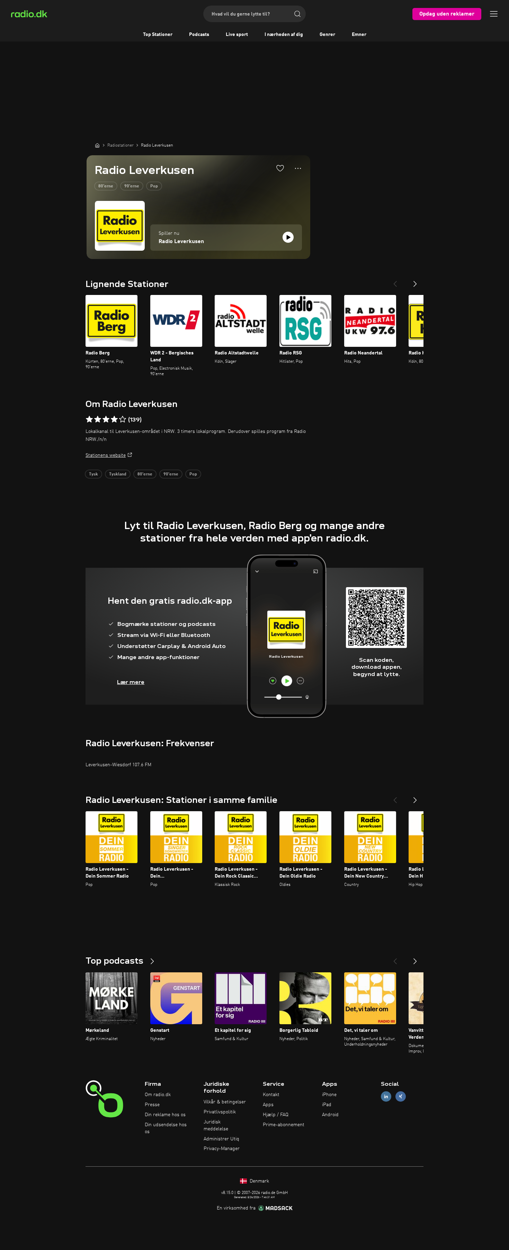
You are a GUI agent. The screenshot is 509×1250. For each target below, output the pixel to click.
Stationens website (106, 455)
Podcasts (199, 34)
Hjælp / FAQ (275, 1114)
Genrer (327, 34)
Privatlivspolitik (220, 1112)
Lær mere (130, 682)
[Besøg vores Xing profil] (400, 1096)
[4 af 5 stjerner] (114, 419)
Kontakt (271, 1094)
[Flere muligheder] (298, 168)
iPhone (329, 1094)
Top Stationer (157, 34)
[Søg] (297, 14)
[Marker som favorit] (280, 168)
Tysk (93, 474)
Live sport (237, 34)
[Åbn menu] (494, 14)
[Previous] (395, 281)
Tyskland (117, 474)
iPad (326, 1104)
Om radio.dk (158, 1094)
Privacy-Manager (222, 1148)
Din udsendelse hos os (166, 1128)
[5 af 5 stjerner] (122, 419)
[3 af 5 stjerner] (106, 419)
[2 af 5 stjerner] (97, 419)
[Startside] (97, 145)
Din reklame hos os (165, 1114)
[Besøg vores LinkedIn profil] (386, 1096)
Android (330, 1114)
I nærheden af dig (284, 34)
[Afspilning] (288, 237)
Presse (152, 1104)
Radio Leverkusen (181, 241)
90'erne (131, 186)
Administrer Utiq (221, 1139)
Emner (359, 34)
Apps (268, 1104)
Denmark (258, 1181)
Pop (154, 186)
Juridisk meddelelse (216, 1125)
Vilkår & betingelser (225, 1102)
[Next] (415, 281)
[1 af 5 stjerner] (89, 419)
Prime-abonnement (283, 1124)
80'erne (105, 186)
